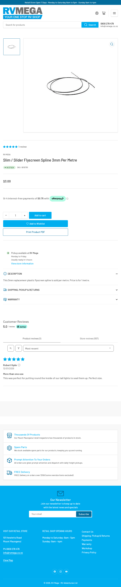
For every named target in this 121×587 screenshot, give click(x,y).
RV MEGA (7, 154)
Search (92, 24)
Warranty (86, 544)
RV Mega (55, 583)
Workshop (87, 548)
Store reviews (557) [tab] (89, 338)
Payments (87, 540)
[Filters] (18, 348)
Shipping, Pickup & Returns (96, 535)
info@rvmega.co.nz (13, 552)
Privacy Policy (89, 552)
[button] (10, 146)
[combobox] (51, 24)
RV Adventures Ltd (69, 583)
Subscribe (84, 514)
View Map (8, 560)
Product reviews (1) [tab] (32, 338)
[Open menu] (114, 13)
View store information (22, 263)
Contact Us (87, 531)
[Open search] (10, 348)
